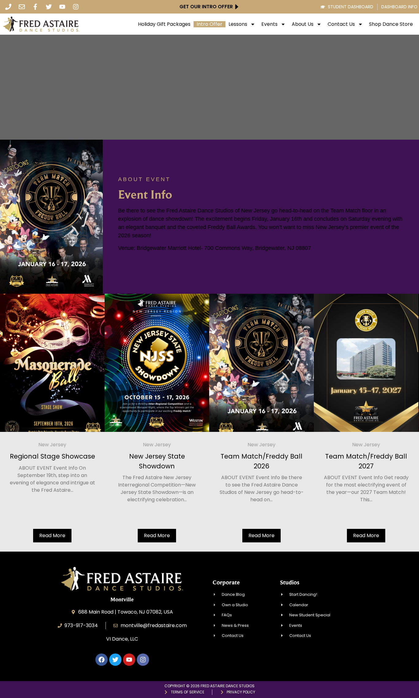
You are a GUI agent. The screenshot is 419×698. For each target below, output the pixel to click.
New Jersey (52, 444)
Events (269, 24)
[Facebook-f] (35, 7)
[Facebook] (101, 659)
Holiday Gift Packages (164, 24)
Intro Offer (209, 24)
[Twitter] (49, 7)
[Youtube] (62, 7)
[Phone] (8, 7)
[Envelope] (22, 7)
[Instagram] (76, 7)
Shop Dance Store (391, 24)
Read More (52, 535)
